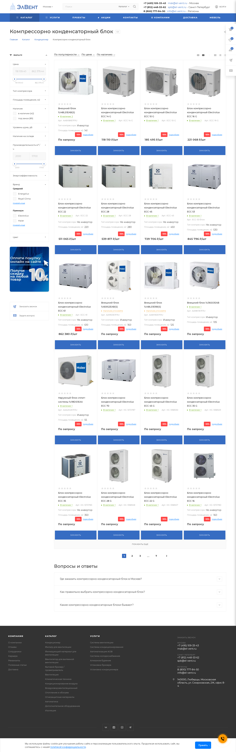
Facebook (113, 727)
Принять (203, 745)
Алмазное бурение (100, 660)
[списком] (220, 55)
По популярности (65, 54)
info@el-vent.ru (176, 11)
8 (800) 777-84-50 (154, 11)
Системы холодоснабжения (105, 656)
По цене (87, 54)
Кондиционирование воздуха (61, 683)
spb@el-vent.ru (177, 7)
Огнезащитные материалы (59, 697)
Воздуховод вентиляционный (61, 688)
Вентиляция (52, 674)
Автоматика (51, 701)
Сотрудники (14, 651)
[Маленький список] (198, 55)
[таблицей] (225, 55)
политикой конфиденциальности (68, 747)
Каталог (51, 636)
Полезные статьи (17, 665)
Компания (15, 636)
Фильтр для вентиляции (58, 647)
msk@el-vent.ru (177, 3)
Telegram (130, 727)
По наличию (105, 54)
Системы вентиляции (101, 642)
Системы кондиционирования (106, 647)
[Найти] (134, 6)
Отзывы (12, 647)
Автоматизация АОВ (101, 651)
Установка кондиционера (104, 669)
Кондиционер (52, 642)
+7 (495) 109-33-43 (155, 3)
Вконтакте (105, 727)
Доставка (13, 669)
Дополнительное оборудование (62, 706)
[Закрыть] (209, 745)
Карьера (12, 656)
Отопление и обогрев (57, 692)
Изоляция (50, 710)
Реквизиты (14, 660)
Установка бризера (100, 665)
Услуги (95, 636)
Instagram (122, 727)
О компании (15, 642)
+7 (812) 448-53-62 (155, 7)
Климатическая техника (58, 679)
